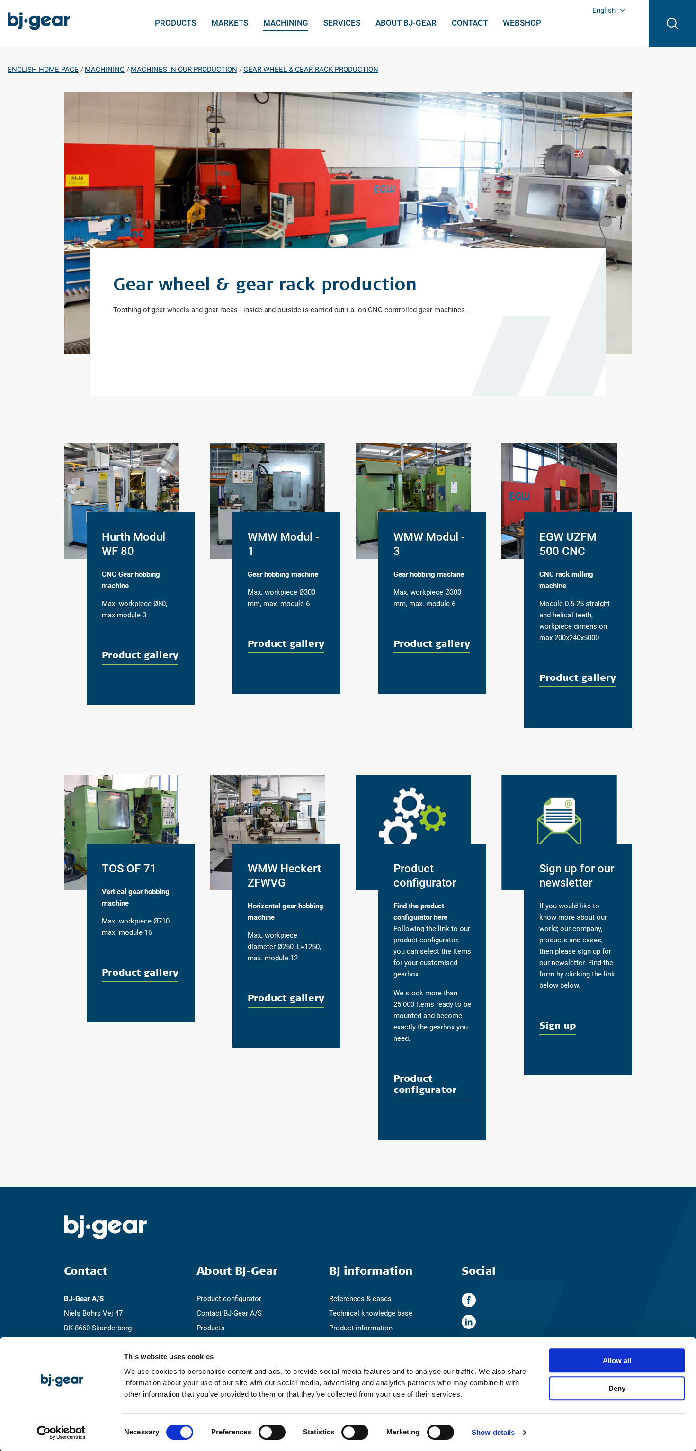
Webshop (522, 22)
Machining (285, 22)
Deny (616, 1388)
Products (175, 22)
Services (341, 22)
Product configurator (424, 1084)
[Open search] (672, 23)
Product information (361, 1328)
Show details (493, 1432)
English (604, 10)
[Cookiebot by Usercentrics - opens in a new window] (61, 1432)
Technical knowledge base (370, 1313)
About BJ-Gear (406, 22)
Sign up (557, 1025)
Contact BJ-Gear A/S (229, 1313)
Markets (229, 22)
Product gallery (140, 654)
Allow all (617, 1360)
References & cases (360, 1298)
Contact (470, 22)
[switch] (272, 1432)
